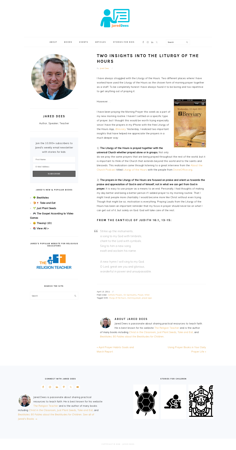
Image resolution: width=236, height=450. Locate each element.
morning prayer (134, 298)
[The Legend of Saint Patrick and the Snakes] (201, 415)
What (146, 295)
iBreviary (120, 129)
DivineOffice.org (182, 169)
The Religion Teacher (166, 327)
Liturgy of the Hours (135, 169)
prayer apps (147, 298)
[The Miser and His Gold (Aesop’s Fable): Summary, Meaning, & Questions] (173, 415)
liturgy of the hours (117, 298)
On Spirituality (130, 295)
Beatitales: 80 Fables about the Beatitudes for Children (132, 336)
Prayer (140, 295)
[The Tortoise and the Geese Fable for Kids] (146, 415)
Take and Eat (185, 332)
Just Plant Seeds (166, 332)
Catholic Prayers (115, 295)
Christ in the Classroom (142, 332)
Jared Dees (118, 17)
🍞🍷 (36, 202)
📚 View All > (41, 228)
